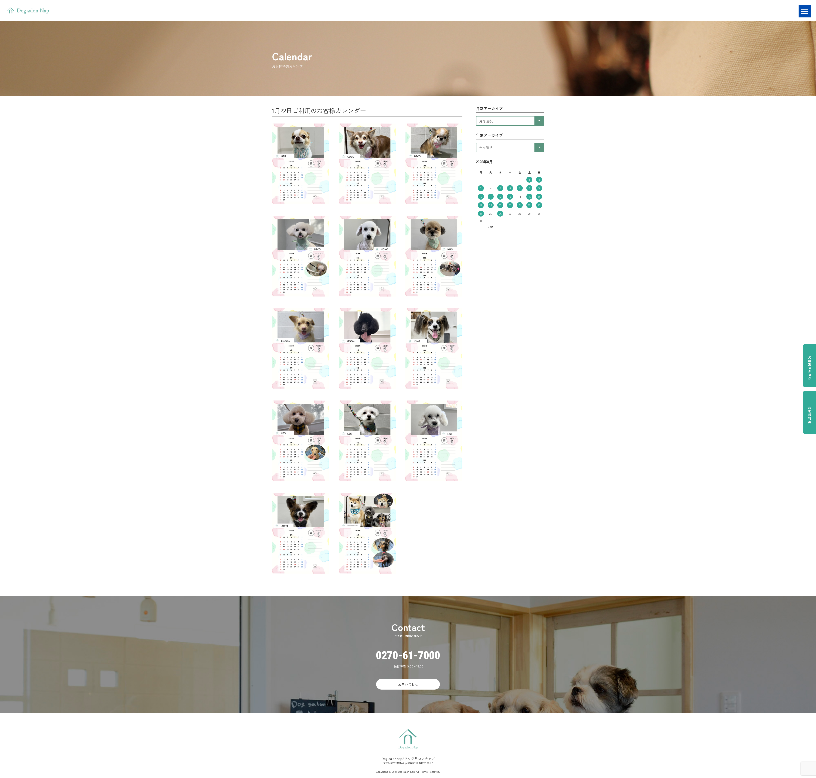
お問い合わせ (408, 684)
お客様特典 (810, 415)
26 (500, 213)
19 (500, 205)
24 (481, 213)
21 (520, 205)
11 (491, 196)
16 (539, 196)
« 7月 (490, 227)
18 (490, 205)
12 (500, 196)
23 (539, 205)
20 (510, 205)
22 (529, 205)
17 (481, 205)
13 (510, 196)
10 (481, 196)
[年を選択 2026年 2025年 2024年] (510, 146)
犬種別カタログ (810, 368)
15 (529, 196)
